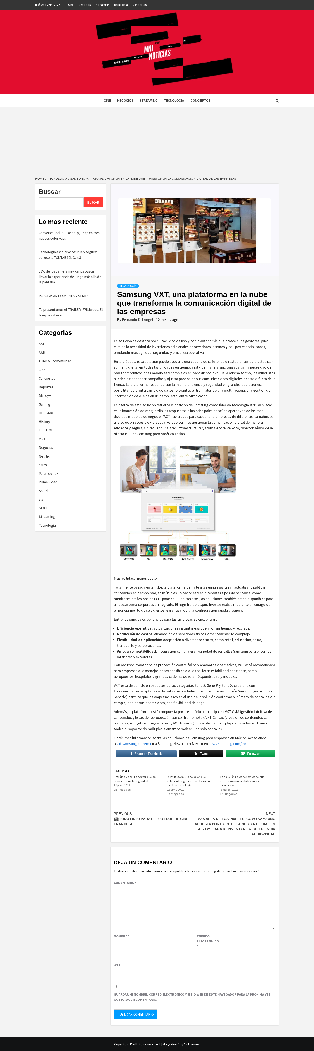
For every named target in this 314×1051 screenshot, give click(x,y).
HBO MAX (46, 413)
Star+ (43, 508)
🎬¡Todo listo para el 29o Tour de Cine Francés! (151, 819)
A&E (42, 343)
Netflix (44, 456)
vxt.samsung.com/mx (134, 743)
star (42, 499)
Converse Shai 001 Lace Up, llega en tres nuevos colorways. (69, 235)
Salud (43, 490)
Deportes (46, 387)
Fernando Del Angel (138, 319)
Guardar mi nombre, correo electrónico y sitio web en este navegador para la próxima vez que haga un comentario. (192, 996)
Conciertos (140, 5)
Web (117, 965)
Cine (71, 5)
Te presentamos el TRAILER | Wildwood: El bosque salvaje (71, 312)
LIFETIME (46, 430)
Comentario (125, 882)
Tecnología (121, 5)
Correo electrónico (207, 941)
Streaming (102, 5)
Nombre (121, 936)
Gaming (44, 404)
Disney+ (45, 395)
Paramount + (48, 473)
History (44, 421)
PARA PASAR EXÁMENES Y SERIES (64, 296)
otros (43, 464)
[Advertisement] (157, 139)
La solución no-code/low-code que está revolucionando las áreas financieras (242, 781)
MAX (42, 439)
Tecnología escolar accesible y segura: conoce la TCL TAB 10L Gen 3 (68, 255)
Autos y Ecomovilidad (55, 361)
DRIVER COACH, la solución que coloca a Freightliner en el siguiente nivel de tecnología (190, 781)
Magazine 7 (171, 1044)
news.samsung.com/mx (228, 743)
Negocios (85, 5)
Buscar (50, 191)
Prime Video (48, 482)
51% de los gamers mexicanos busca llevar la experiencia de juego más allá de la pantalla (70, 276)
